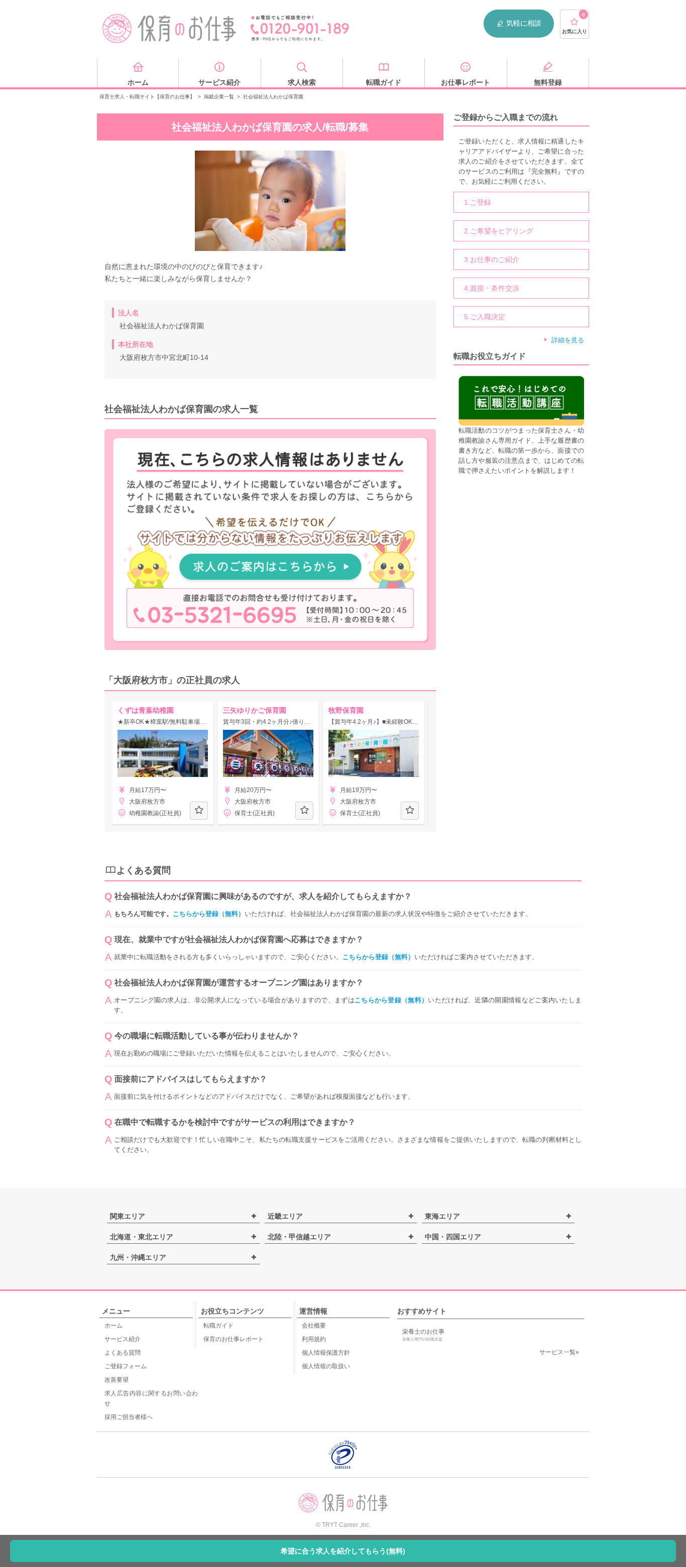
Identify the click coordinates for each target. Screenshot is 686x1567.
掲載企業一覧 (219, 96)
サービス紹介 (122, 1339)
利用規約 (314, 1339)
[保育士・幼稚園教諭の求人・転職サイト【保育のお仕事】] (170, 29)
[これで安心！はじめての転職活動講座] (521, 400)
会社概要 (314, 1325)
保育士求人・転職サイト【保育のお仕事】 (147, 96)
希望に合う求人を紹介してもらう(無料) (343, 1551)
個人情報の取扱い (326, 1366)
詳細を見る (567, 340)
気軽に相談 (523, 23)
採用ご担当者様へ (128, 1416)
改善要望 (116, 1379)
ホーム (113, 1325)
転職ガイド (218, 1325)
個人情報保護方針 (326, 1352)
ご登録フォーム (125, 1366)
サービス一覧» (559, 1352)
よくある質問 (122, 1352)
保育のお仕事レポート (233, 1339)
